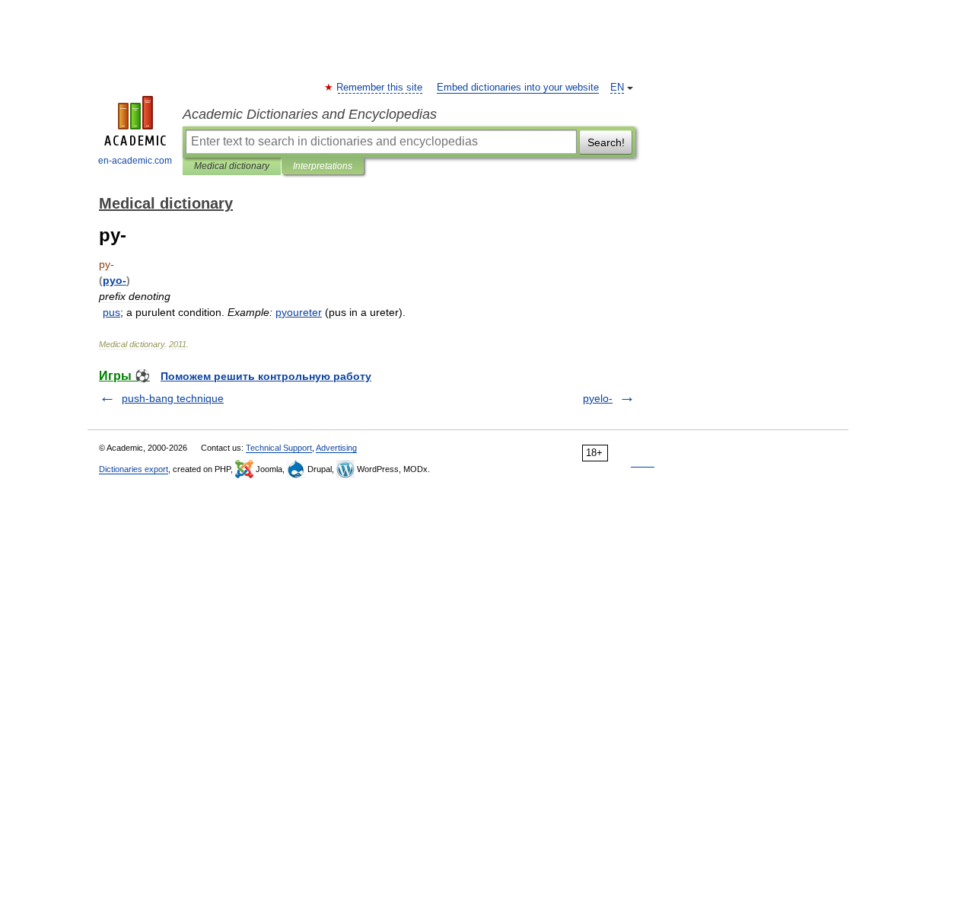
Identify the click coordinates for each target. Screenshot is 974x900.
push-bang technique (173, 398)
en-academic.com (135, 160)
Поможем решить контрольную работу (266, 376)
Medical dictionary (231, 166)
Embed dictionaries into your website (518, 87)
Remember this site (380, 87)
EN (617, 87)
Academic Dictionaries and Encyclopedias (310, 114)
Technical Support (279, 447)
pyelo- (598, 398)
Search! (606, 142)
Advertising (336, 447)
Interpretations (322, 166)
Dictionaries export (133, 469)
